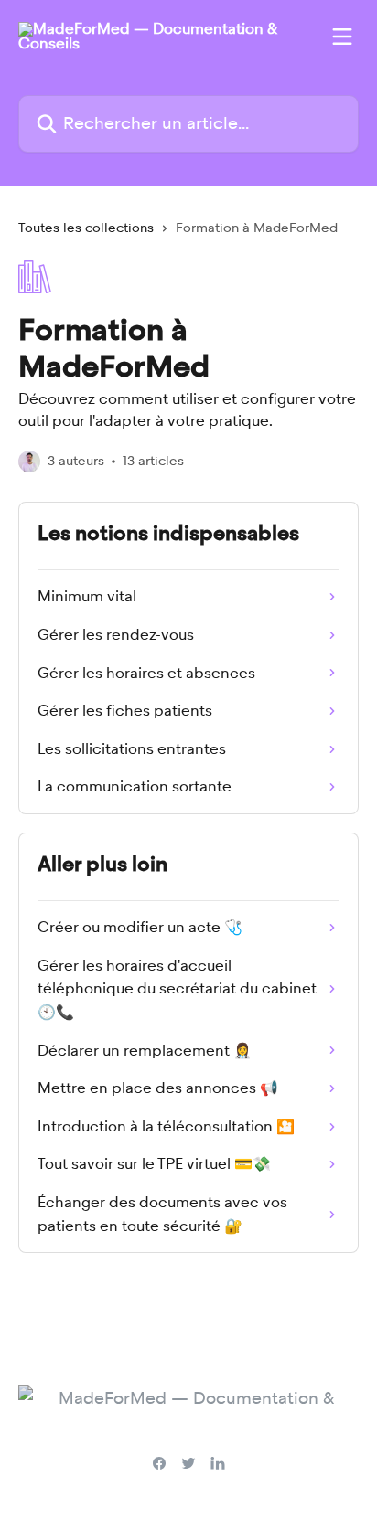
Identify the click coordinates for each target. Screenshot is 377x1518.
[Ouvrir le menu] (342, 37)
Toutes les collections (86, 228)
